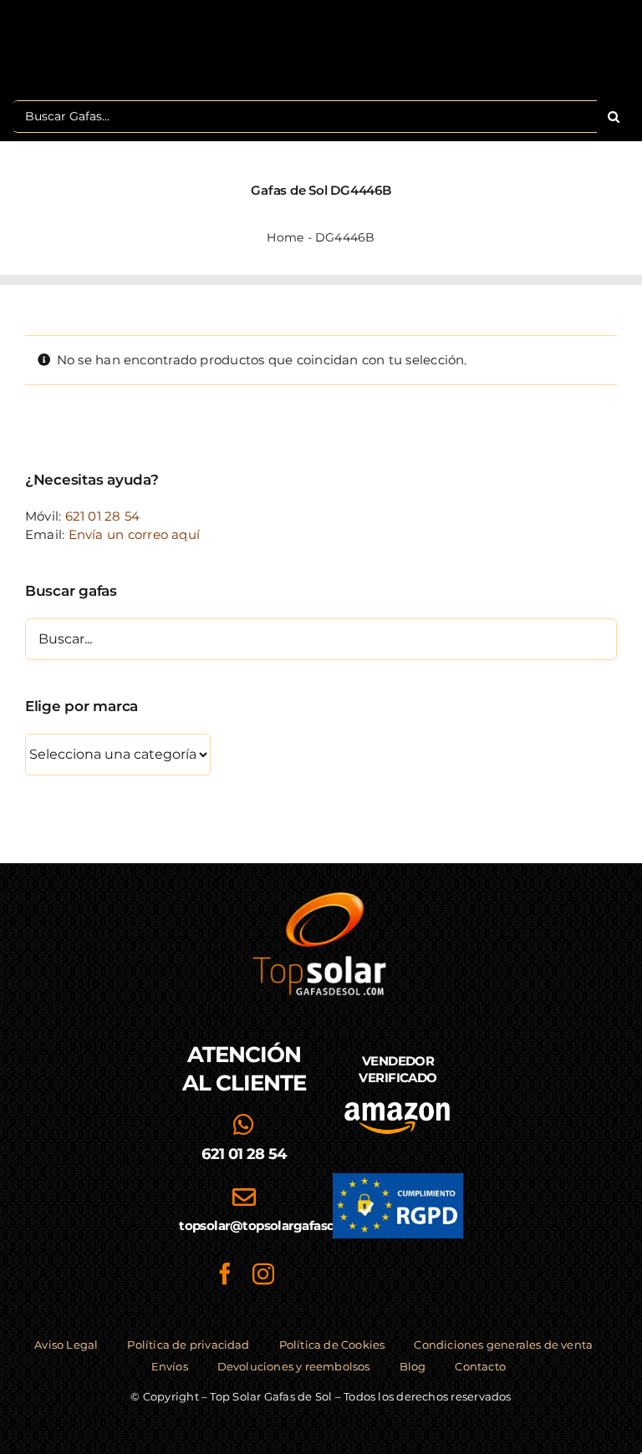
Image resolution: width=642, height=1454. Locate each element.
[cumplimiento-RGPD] (398, 1179)
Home (285, 237)
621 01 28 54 (102, 516)
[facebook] (225, 1273)
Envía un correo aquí (135, 534)
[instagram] (263, 1273)
